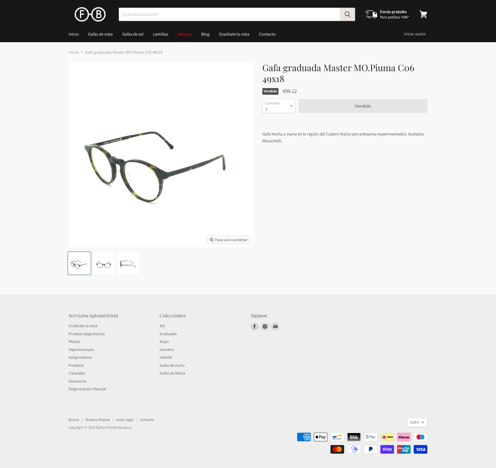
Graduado (168, 333)
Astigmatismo (80, 357)
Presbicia (76, 365)
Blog (205, 34)
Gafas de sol (133, 34)
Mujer (164, 341)
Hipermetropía (81, 349)
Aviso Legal (124, 419)
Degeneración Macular (87, 388)
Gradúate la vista (234, 34)
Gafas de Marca (172, 373)
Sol (162, 325)
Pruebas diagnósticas (87, 333)
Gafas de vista (100, 34)
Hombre (167, 349)
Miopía (74, 341)
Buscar (74, 419)
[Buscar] (347, 14)
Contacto (267, 34)
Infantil (166, 357)
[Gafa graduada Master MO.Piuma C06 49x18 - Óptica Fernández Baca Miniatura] (79, 263)
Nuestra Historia (98, 419)
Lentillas (160, 34)
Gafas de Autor (172, 365)
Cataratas (77, 373)
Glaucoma (77, 381)
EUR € (414, 422)
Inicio (74, 34)
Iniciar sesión (415, 33)
